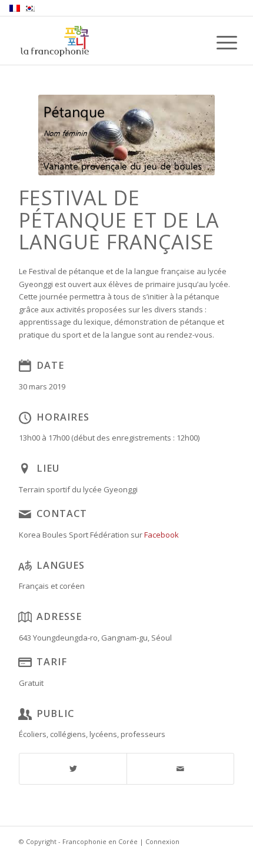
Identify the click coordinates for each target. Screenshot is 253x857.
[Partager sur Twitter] (72, 768)
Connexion (162, 841)
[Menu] (218, 42)
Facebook (161, 534)
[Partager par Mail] (180, 768)
